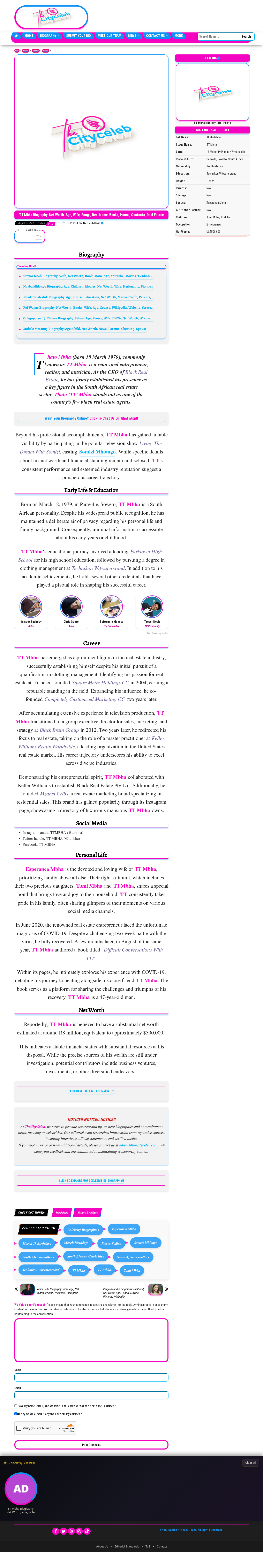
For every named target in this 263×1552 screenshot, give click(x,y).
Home (29, 36)
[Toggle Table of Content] (36, 236)
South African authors (38, 1257)
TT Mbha (104, 1269)
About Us (102, 1546)
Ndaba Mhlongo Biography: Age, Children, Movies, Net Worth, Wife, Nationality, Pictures (88, 286)
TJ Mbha (78, 1270)
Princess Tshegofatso (85, 222)
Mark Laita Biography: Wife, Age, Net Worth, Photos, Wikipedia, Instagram (58, 1290)
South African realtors (133, 1257)
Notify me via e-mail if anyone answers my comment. (50, 1414)
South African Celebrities (85, 1256)
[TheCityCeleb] (16, 35)
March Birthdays (76, 1242)
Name (17, 1369)
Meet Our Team (109, 36)
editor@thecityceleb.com (138, 1145)
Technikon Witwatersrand (41, 1269)
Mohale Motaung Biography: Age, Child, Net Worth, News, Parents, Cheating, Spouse (84, 328)
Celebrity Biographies (83, 1229)
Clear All (250, 1463)
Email (17, 1388)
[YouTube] (71, 1531)
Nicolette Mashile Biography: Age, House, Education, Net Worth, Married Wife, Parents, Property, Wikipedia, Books (88, 297)
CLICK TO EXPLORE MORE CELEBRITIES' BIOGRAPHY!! (91, 1180)
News (132, 36)
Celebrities (36, 51)
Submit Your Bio (78, 36)
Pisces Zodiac (111, 1243)
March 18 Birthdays (37, 1243)
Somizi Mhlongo (97, 451)
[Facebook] (55, 1531)
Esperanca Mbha (124, 1228)
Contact (162, 1546)
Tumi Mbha (132, 1270)
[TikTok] (87, 1531)
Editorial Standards (126, 1546)
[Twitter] (63, 1531)
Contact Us (156, 36)
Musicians (45, 51)
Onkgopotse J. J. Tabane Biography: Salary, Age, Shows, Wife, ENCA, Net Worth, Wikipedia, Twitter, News (88, 318)
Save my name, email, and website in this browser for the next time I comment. (67, 1406)
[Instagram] (79, 1531)
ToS (147, 1546)
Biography (48, 36)
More (179, 36)
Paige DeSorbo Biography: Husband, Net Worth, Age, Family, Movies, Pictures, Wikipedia (123, 1292)
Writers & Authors (87, 1212)
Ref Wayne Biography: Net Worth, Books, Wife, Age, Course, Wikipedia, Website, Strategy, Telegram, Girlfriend (88, 307)
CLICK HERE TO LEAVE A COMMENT (89, 1091)
